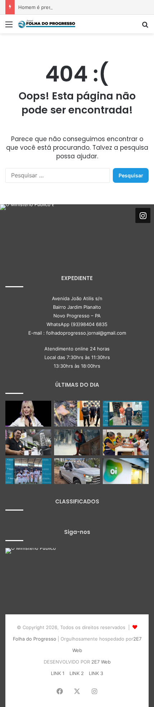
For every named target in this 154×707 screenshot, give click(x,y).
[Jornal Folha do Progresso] (46, 24)
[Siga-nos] (143, 215)
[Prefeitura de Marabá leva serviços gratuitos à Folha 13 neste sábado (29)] (126, 442)
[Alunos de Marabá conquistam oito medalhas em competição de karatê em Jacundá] (28, 471)
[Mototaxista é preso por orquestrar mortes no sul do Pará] (77, 414)
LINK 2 (76, 673)
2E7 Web (101, 662)
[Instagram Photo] (27, 231)
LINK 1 (57, 673)
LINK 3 (96, 673)
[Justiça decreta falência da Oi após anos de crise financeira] (126, 471)
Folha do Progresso (34, 639)
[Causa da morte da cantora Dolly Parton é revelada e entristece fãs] (28, 414)
